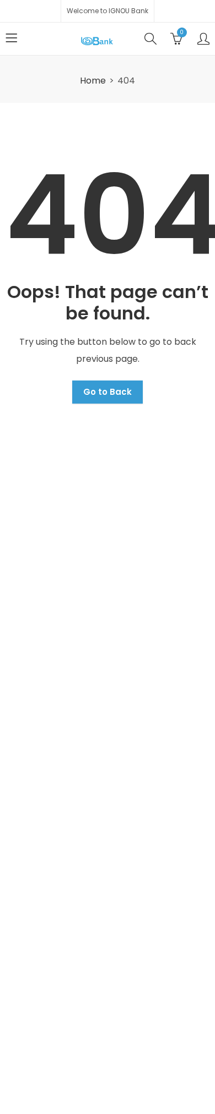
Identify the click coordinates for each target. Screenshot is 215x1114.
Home (93, 80)
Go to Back (107, 392)
